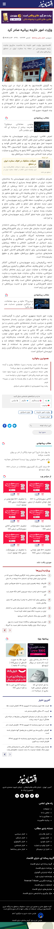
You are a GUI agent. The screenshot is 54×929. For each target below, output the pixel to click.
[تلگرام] (15, 426)
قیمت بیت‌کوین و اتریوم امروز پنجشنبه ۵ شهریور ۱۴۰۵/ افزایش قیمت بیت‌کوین (29, 740)
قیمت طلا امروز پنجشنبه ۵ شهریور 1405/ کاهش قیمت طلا (27, 706)
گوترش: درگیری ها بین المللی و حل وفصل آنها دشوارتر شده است (28, 731)
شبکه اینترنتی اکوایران (43, 872)
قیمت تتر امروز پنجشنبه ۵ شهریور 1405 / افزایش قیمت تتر (27, 725)
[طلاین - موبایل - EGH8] (27, 17)
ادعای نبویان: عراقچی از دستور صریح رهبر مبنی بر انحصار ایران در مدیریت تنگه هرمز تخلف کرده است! (26, 609)
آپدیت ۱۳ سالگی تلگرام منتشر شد (37, 711)
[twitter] (32, 796)
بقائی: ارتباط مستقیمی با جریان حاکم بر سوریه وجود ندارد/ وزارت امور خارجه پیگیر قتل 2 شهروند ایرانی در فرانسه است (25, 374)
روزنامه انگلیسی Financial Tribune (38, 881)
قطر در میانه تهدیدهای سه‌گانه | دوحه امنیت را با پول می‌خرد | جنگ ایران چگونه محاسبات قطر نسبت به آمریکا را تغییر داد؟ (25, 624)
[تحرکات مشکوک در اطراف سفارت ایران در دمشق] (44, 164)
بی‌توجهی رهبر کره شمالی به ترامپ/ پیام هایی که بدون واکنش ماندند (26, 601)
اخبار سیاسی (20, 834)
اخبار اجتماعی (19, 845)
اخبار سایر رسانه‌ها (38, 38)
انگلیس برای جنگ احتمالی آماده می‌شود (32, 616)
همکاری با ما (44, 816)
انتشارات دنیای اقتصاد (43, 885)
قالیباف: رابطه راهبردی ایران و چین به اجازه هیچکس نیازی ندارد (25, 585)
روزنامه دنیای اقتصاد (44, 868)
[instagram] (27, 796)
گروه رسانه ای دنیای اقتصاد (41, 864)
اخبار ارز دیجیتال (42, 849)
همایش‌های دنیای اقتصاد (42, 889)
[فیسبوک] (5, 426)
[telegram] (22, 796)
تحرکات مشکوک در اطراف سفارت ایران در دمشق (20, 163)
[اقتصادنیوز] (27, 779)
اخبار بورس (44, 838)
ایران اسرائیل (25, 412)
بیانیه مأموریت (43, 820)
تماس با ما (45, 812)
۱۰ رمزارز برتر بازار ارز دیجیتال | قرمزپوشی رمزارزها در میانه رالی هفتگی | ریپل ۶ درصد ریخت (27, 718)
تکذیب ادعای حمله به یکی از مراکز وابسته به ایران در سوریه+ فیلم (25, 381)
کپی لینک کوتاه (45, 426)
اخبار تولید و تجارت (41, 845)
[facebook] (37, 796)
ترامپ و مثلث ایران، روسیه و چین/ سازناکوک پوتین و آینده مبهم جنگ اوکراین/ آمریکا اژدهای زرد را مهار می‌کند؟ (25, 366)
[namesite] (45, 4)
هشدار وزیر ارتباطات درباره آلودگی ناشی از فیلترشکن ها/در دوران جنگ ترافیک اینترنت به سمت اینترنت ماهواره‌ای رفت (28, 748)
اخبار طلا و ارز (44, 834)
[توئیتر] (10, 426)
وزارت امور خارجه (43, 412)
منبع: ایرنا (42, 432)
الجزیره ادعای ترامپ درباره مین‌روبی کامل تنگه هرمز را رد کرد (26, 593)
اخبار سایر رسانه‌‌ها (17, 849)
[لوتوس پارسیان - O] (27, 925)
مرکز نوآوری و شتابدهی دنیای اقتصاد (37, 893)
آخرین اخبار (44, 700)
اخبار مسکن (20, 838)
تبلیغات (46, 809)
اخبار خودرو (45, 841)
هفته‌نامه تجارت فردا (43, 876)
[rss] (17, 796)
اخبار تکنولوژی (19, 841)
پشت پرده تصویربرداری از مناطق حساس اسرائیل (31, 386)
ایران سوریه (45, 417)
